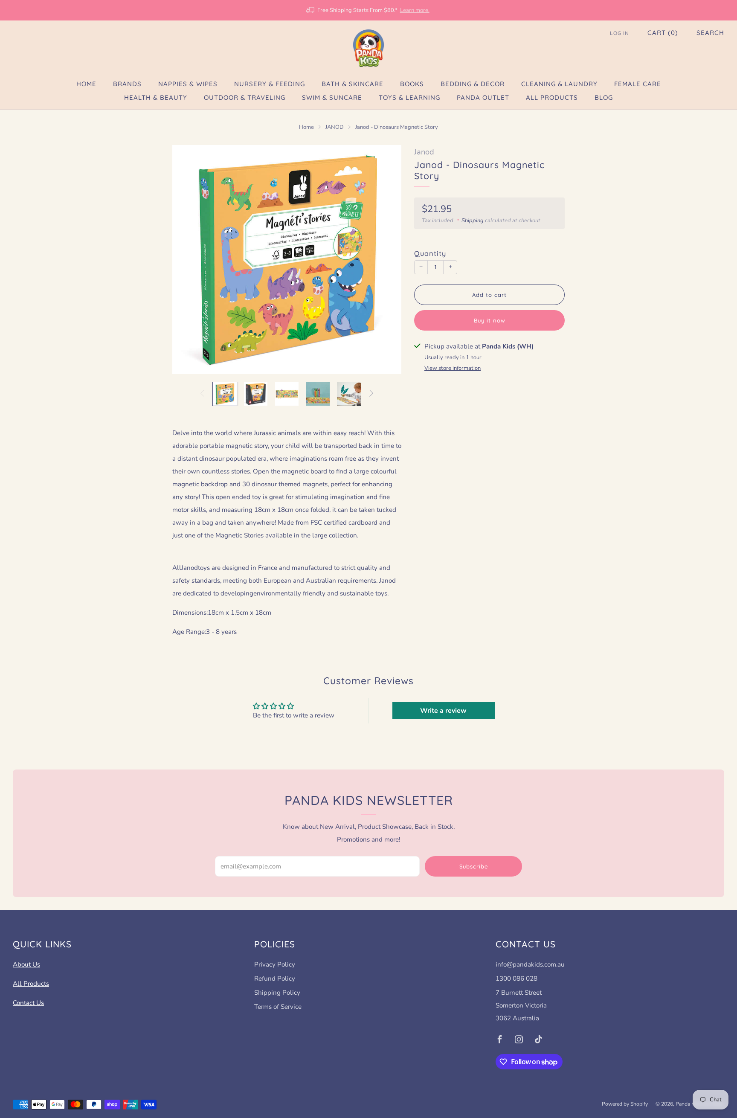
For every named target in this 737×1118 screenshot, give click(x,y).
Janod (424, 152)
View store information (452, 368)
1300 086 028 (516, 978)
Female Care (637, 84)
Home (86, 84)
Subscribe (473, 866)
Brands (127, 84)
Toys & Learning (409, 97)
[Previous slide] (189, 259)
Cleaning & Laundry (559, 84)
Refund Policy (274, 978)
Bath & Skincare (352, 84)
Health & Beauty (155, 97)
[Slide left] (202, 394)
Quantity (430, 253)
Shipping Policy (277, 992)
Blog (604, 97)
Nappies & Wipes (188, 84)
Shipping (472, 220)
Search (710, 33)
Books (412, 84)
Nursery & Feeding (269, 84)
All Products (552, 97)
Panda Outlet (483, 97)
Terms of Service (278, 1006)
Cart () (662, 33)
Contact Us (28, 1003)
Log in (619, 33)
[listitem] (368, 10)
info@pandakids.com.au (530, 964)
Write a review (443, 710)
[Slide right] (371, 394)
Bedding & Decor (473, 84)
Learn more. (414, 10)
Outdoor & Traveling (244, 97)
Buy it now (489, 320)
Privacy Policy (274, 964)
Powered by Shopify (625, 1104)
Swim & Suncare (332, 97)
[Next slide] (385, 259)
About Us (26, 964)
